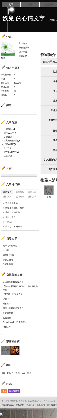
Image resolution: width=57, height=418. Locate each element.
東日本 (10, 373)
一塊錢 (8, 222)
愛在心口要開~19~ (13, 226)
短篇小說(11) (9, 156)
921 (23, 373)
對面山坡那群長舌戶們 (13, 308)
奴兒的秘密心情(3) (12, 140)
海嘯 (18, 373)
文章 (11, 4)
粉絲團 (6, 415)
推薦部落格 (24, 47)
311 (3, 373)
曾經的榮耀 (8, 264)
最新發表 (7, 192)
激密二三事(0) (10, 133)
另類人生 (7, 327)
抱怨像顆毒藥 (11, 203)
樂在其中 (7, 303)
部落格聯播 (14, 391)
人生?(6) (7, 148)
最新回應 (20, 192)
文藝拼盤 (7, 318)
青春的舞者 (8, 260)
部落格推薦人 (14, 341)
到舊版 (53, 19)
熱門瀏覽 (7, 196)
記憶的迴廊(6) (10, 144)
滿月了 (6, 299)
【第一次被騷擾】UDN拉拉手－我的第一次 (20, 288)
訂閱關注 (23, 52)
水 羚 (49, 197)
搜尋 (34, 112)
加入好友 (23, 43)
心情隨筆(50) (9, 129)
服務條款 (41, 405)
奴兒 (3, 58)
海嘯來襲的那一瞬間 (14, 208)
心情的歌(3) (9, 136)
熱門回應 (20, 196)
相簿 (30, 4)
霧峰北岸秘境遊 (12, 212)
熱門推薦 (32, 196)
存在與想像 (8, 313)
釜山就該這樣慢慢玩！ (13, 282)
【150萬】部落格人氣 (13, 294)
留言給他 (23, 56)
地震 (29, 373)
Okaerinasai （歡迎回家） (15, 322)
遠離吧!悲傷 (8, 255)
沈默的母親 (10, 217)
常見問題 (30, 405)
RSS (4, 391)
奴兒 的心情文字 (23, 18)
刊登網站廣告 (8, 405)
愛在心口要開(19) (11, 152)
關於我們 (20, 405)
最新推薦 (32, 192)
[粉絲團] (1, 414)
